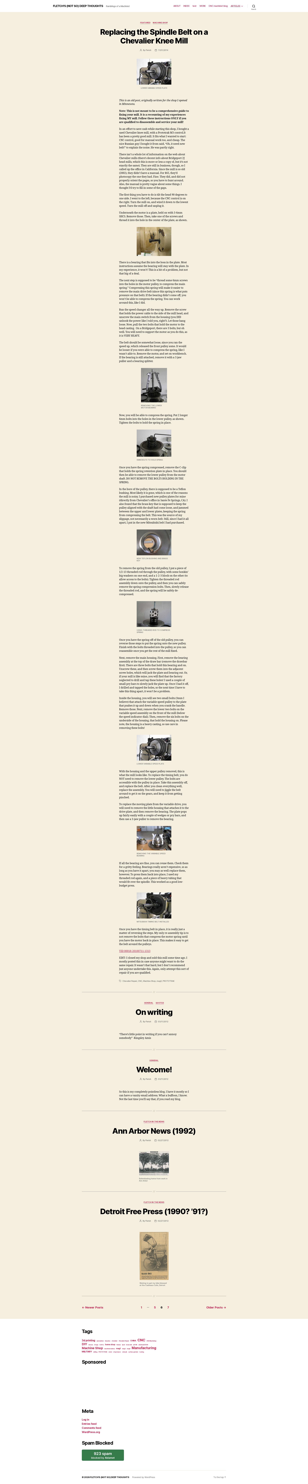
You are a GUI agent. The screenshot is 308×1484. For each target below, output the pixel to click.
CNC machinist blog (218, 6)
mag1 (118, 1348)
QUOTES (160, 1003)
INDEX (186, 6)
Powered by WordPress (143, 1477)
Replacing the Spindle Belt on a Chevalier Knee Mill (154, 36)
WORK (202, 6)
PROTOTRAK (168, 981)
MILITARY (87, 1351)
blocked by (103, 1456)
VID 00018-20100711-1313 (134, 951)
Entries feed (89, 1423)
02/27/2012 (163, 1140)
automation (100, 1341)
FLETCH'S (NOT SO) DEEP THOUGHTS (78, 6)
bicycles (107, 1341)
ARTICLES (235, 6)
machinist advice (109, 1348)
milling (95, 1352)
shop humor (117, 1352)
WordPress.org (91, 1432)
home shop (110, 1344)
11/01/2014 (163, 50)
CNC (140, 981)
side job (124, 1352)
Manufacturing (144, 1348)
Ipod (123, 1345)
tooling (141, 1352)
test (194, 6)
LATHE (135, 1345)
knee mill (129, 1345)
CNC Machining (151, 1341)
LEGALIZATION (143, 1345)
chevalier (114, 1341)
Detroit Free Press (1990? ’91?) (154, 1211)
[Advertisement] (120, 1385)
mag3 (159, 981)
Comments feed (91, 1427)
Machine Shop (160, 23)
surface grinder (133, 1352)
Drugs (96, 1345)
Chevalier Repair (129, 981)
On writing (153, 1012)
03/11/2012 (163, 1021)
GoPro (101, 1345)
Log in (85, 1419)
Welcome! (154, 1069)
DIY (84, 1344)
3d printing (88, 1340)
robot (110, 1352)
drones (90, 1345)
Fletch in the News (154, 1122)
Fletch (148, 50)
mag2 (124, 1348)
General (148, 1003)
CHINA (133, 1341)
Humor (118, 1345)
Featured (145, 23)
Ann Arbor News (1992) (154, 1130)
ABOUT (177, 6)
